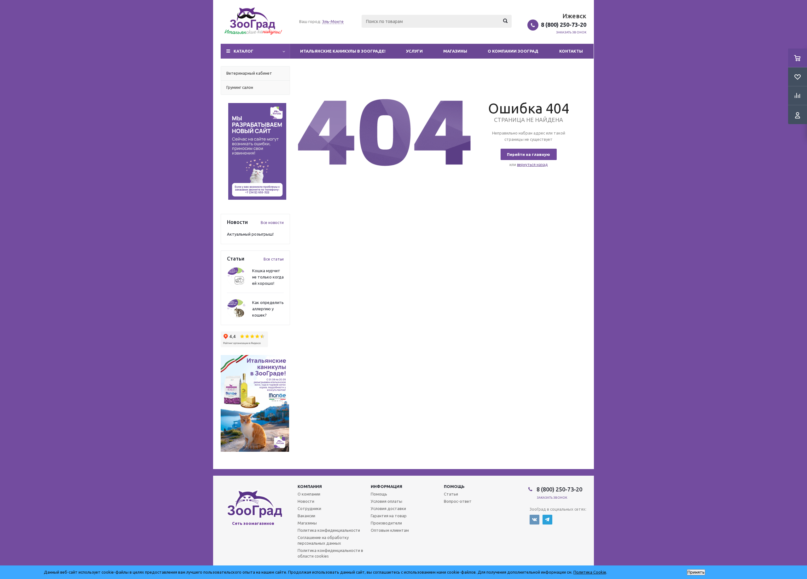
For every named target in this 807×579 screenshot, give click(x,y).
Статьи (451, 494)
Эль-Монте (333, 21)
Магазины (455, 51)
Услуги (414, 51)
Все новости (272, 223)
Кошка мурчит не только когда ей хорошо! (268, 276)
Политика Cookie (589, 572)
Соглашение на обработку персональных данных (323, 540)
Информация (386, 486)
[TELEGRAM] (547, 520)
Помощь (454, 486)
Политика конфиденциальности (329, 530)
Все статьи (274, 259)
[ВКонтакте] (534, 520)
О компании (309, 494)
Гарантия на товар (389, 515)
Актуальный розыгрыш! (250, 234)
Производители (386, 523)
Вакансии (306, 515)
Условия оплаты (386, 501)
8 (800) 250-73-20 (563, 24)
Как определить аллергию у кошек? (268, 308)
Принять (696, 572)
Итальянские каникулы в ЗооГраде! (343, 51)
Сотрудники (309, 508)
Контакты (571, 51)
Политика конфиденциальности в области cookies (330, 553)
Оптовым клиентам (390, 530)
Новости (306, 501)
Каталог (243, 51)
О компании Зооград (513, 51)
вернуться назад (532, 165)
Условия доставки (388, 508)
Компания (310, 486)
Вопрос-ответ (458, 501)
